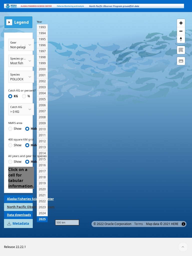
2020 (42, 189)
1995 (42, 39)
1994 (42, 33)
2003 (42, 87)
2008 (42, 117)
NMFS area (15, 123)
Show (17, 129)
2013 (42, 147)
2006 (42, 105)
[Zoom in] (181, 23)
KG (16, 96)
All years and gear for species (27, 156)
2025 (42, 219)
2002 (42, 81)
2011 (42, 135)
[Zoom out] (181, 31)
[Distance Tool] (181, 61)
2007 (42, 111)
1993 (42, 27)
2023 (42, 207)
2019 (42, 183)
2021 (42, 195)
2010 (42, 129)
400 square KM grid (21, 139)
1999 (42, 63)
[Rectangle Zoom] (181, 50)
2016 (42, 165)
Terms (138, 224)
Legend (21, 22)
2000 (42, 69)
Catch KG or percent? (22, 90)
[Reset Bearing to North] (181, 39)
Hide (34, 129)
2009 (42, 123)
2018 (42, 177)
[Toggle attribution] (183, 224)
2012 (42, 141)
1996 (42, 45)
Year (39, 22)
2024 (42, 213)
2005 (42, 99)
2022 (42, 201)
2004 (42, 93)
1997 (42, 51)
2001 (42, 75)
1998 (42, 57)
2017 (42, 171)
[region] (120, 122)
